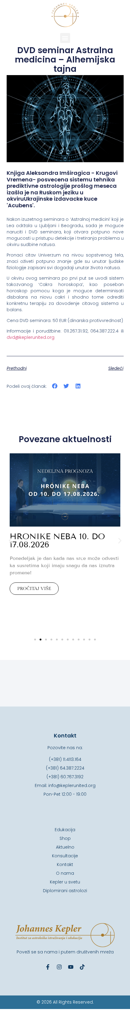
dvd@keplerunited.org (30, 337)
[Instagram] (59, 967)
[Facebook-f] (47, 967)
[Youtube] (70, 967)
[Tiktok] (82, 967)
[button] (65, 38)
